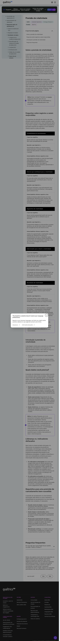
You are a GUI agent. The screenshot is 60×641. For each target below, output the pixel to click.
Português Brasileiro (27, 325)
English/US (15, 325)
